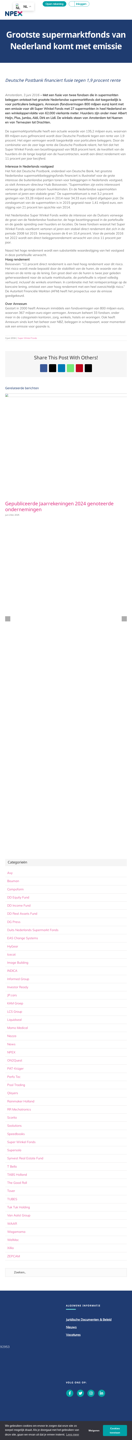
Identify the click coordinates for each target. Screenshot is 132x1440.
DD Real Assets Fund (22, 914)
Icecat (11, 954)
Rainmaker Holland (20, 1101)
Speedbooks (16, 1134)
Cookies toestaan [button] (115, 1430)
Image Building (17, 963)
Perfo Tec (14, 1077)
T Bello (12, 1166)
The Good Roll (17, 1183)
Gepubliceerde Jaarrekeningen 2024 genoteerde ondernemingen (59, 507)
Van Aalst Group (18, 1215)
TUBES (12, 1199)
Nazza (11, 1036)
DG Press (13, 922)
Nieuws (71, 1327)
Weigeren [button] (94, 1430)
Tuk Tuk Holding (18, 1207)
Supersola (14, 1150)
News (11, 1044)
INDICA (12, 971)
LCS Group (14, 1012)
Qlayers (12, 1093)
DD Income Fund (19, 905)
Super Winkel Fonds (27, 338)
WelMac (13, 1240)
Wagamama (16, 1232)
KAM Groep (15, 1003)
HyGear (12, 946)
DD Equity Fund (18, 897)
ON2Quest (14, 1060)
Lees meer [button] (72, 1434)
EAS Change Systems (22, 938)
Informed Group (18, 979)
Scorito (12, 1117)
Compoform (15, 889)
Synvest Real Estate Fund (25, 1158)
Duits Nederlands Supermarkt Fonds (32, 930)
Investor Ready (17, 987)
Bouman (13, 881)
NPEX (11, 1052)
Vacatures (73, 1335)
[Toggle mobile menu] (125, 13)
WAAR (12, 1224)
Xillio (10, 1248)
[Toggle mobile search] (119, 13)
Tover (11, 1191)
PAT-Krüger (15, 1068)
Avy (10, 873)
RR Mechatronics (19, 1109)
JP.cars (12, 995)
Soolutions (14, 1126)
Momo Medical (17, 1028)
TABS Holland (17, 1175)
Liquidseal (14, 1020)
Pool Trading (16, 1085)
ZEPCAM (13, 1256)
